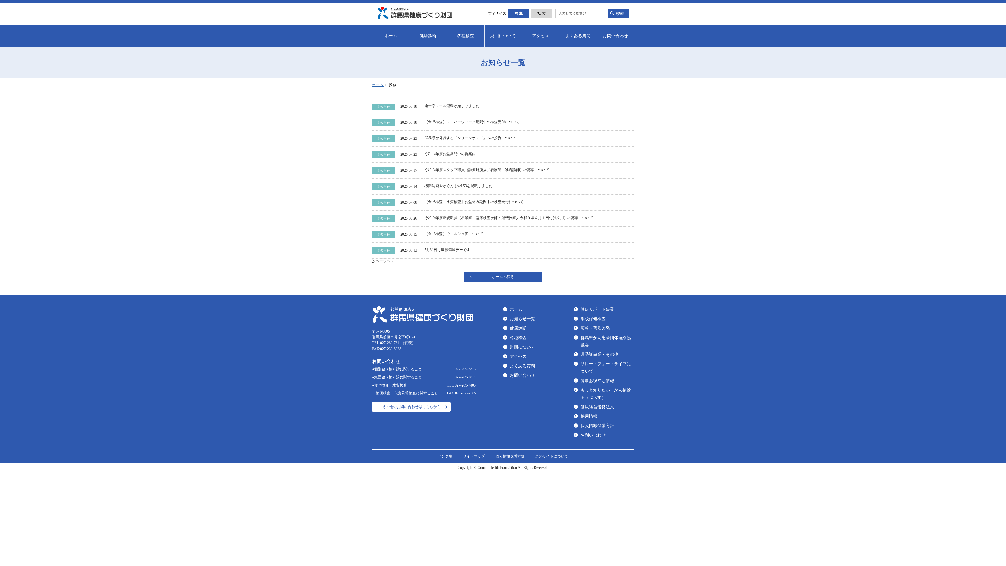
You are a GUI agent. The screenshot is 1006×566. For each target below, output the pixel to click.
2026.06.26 (408, 218)
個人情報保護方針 (597, 425)
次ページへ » (382, 261)
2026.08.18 (408, 106)
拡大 (541, 13)
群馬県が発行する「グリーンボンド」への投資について (470, 138)
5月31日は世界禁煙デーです (447, 250)
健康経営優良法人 (597, 407)
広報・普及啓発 (595, 328)
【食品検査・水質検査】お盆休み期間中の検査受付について (473, 202)
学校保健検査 (593, 319)
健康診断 (518, 328)
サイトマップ (474, 456)
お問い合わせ (522, 375)
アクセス (518, 356)
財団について (522, 347)
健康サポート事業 (597, 309)
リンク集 (445, 456)
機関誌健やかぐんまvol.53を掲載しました (458, 186)
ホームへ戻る (503, 277)
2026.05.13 (408, 250)
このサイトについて (551, 456)
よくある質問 (522, 366)
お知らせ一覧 (522, 319)
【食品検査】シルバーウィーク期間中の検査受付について (472, 122)
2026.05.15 (408, 234)
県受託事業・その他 (599, 354)
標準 (518, 13)
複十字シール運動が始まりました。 (453, 106)
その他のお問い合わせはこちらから (411, 407)
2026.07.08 (408, 202)
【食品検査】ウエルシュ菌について (453, 234)
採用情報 (589, 416)
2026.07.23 (408, 138)
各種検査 (518, 337)
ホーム (378, 85)
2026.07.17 (408, 170)
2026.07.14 (408, 186)
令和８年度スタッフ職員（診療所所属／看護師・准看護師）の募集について (486, 170)
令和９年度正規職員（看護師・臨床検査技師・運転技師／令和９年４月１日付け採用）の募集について (508, 218)
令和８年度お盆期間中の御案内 (450, 154)
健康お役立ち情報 (597, 380)
